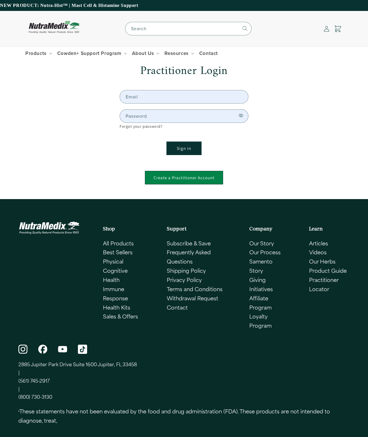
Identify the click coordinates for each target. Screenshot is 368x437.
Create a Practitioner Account (184, 177)
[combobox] (188, 28)
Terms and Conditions (195, 288)
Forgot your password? (141, 126)
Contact (177, 307)
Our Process (265, 252)
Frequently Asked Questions (189, 257)
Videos (318, 252)
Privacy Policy (184, 279)
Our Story (261, 243)
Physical (113, 261)
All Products (118, 243)
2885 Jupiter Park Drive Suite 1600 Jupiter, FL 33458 (77, 364)
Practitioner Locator (323, 284)
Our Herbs (322, 261)
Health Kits (116, 307)
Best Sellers (118, 252)
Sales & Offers (120, 316)
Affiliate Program (260, 303)
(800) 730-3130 (35, 397)
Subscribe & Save (189, 243)
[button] (338, 28)
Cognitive (115, 270)
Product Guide (328, 270)
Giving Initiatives (261, 284)
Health (111, 279)
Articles (318, 243)
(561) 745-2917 (34, 380)
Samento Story (261, 266)
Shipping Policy (186, 270)
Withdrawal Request (192, 298)
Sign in (184, 148)
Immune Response (115, 293)
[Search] (245, 28)
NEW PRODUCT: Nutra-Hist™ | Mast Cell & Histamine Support (69, 5)
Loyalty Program (260, 321)
